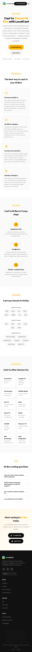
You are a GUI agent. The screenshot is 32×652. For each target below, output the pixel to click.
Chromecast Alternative (21, 636)
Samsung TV (7, 630)
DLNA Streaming (8, 641)
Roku (22, 632)
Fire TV (25, 632)
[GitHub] (7, 569)
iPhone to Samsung (16, 634)
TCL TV (25, 630)
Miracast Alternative (21, 638)
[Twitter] (3, 569)
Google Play (17, 535)
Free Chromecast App (19, 639)
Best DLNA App (11, 639)
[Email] (12, 569)
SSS (3, 601)
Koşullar (18, 649)
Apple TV (7, 634)
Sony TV (16, 630)
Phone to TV (15, 641)
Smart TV (20, 641)
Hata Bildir (5, 608)
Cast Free (25, 641)
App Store (17, 541)
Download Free (16, 47)
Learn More (16, 53)
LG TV (12, 630)
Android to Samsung (10, 636)
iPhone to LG (24, 634)
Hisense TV (21, 630)
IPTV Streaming (6, 589)
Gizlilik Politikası (6, 617)
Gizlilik (13, 649)
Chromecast (17, 632)
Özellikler (4, 583)
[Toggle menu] (28, 3)
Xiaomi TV (12, 632)
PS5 (10, 634)
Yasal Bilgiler (5, 623)
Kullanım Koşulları (7, 620)
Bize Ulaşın (5, 605)
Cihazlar (4, 586)
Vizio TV (7, 632)
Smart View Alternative (11, 638)
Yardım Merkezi (6, 592)
